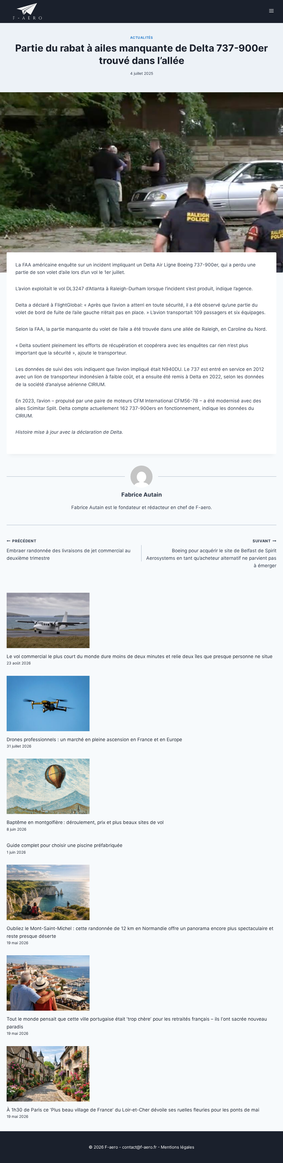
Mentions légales (177, 1147)
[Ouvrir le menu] (271, 10)
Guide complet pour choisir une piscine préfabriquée (64, 845)
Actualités (141, 37)
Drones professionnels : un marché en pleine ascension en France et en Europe (94, 739)
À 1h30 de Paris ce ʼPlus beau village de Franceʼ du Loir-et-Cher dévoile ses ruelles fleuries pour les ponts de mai (133, 1110)
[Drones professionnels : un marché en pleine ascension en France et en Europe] (141, 703)
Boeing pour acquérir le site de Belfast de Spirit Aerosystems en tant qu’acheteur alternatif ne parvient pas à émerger (211, 553)
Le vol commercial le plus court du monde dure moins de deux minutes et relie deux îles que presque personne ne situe (139, 656)
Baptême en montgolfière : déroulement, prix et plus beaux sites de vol (85, 822)
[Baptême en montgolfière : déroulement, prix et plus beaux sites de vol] (141, 786)
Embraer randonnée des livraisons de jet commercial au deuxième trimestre (68, 550)
